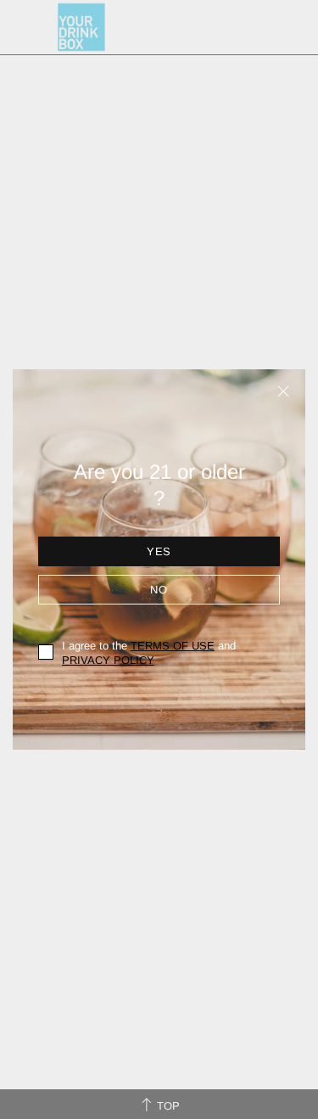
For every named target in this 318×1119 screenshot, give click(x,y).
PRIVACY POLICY (108, 660)
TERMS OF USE (173, 645)
